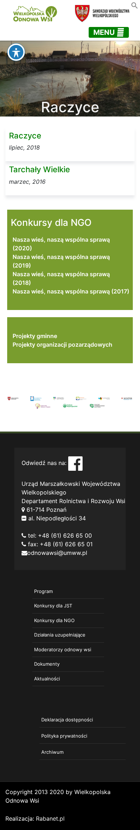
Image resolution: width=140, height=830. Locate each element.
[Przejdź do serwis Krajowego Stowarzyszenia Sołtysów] (97, 405)
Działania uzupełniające (59, 635)
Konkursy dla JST (53, 605)
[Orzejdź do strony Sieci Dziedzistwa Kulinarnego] (36, 398)
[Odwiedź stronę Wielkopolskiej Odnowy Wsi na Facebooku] (75, 462)
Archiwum (52, 752)
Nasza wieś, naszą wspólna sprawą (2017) (71, 291)
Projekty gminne (35, 335)
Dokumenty (47, 664)
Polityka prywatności (64, 736)
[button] (134, 4)
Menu (105, 32)
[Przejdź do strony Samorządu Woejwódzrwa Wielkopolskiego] (13, 398)
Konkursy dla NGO (54, 620)
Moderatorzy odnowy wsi (62, 649)
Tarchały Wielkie (39, 169)
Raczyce (25, 135)
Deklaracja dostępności (67, 719)
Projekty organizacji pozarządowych (62, 344)
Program (43, 591)
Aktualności (47, 678)
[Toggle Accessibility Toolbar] (16, 52)
